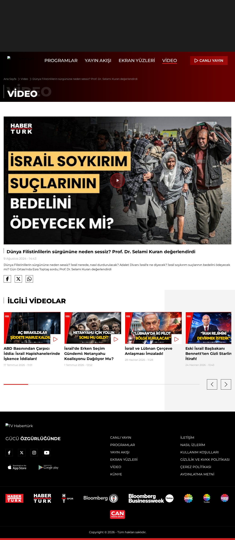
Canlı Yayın (120, 438)
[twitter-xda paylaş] (18, 279)
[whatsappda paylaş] (29, 279)
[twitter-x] (21, 452)
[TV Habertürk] (21, 60)
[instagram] (34, 452)
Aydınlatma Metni (197, 474)
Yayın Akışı (98, 60)
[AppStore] (17, 467)
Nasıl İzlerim (192, 445)
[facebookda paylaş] (7, 279)
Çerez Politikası (195, 467)
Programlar (60, 60)
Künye (116, 474)
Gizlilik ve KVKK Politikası (204, 460)
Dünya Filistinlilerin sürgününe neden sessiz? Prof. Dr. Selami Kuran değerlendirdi (85, 79)
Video (169, 60)
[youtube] (46, 452)
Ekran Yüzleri (137, 60)
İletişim (187, 438)
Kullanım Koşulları (199, 452)
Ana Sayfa (10, 79)
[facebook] (9, 452)
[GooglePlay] (48, 467)
